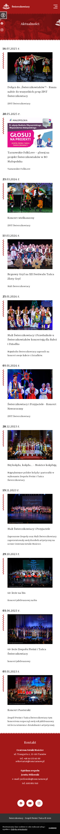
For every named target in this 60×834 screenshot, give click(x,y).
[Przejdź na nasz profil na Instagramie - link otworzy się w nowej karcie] (39, 803)
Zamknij (52, 828)
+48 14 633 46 (31, 758)
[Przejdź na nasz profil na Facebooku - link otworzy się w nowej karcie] (21, 803)
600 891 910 (32, 783)
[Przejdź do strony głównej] (16, 7)
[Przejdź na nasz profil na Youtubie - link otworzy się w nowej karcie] (30, 803)
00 (39, 758)
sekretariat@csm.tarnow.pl (30, 761)
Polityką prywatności (19, 829)
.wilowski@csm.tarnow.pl (34, 779)
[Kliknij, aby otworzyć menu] (55, 6)
